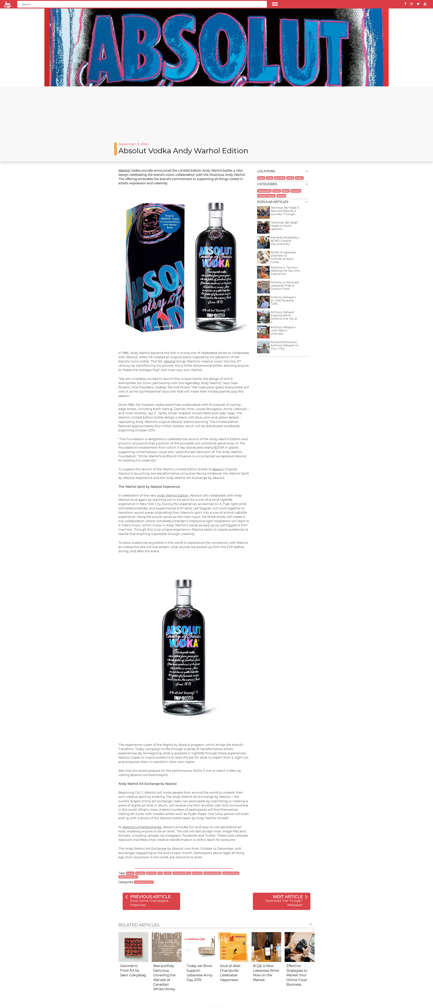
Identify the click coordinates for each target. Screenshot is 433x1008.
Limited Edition (182, 873)
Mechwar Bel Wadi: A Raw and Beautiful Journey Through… (285, 211)
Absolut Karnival (128, 877)
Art (160, 873)
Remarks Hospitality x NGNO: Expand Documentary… (285, 241)
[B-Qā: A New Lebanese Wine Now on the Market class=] (266, 946)
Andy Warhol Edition (173, 495)
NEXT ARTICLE (288, 896)
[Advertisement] (216, 111)
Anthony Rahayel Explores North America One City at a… (284, 317)
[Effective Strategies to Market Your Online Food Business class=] (300, 946)
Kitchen (281, 195)
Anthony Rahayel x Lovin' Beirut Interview (283, 330)
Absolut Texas (230, 873)
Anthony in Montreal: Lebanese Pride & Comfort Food (285, 285)
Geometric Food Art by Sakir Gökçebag (133, 970)
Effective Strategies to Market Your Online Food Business (296, 975)
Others (299, 178)
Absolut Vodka (212, 873)
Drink (168, 873)
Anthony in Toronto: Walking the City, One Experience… (285, 271)
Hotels (277, 190)
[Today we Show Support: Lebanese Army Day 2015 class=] (200, 946)
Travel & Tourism (266, 195)
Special (197, 873)
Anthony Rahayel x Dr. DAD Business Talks (283, 300)
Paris (269, 178)
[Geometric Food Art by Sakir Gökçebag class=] (133, 946)
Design (140, 873)
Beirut (261, 178)
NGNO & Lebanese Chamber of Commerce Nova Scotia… (283, 257)
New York (279, 178)
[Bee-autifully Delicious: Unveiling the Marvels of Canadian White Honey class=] (167, 946)
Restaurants (264, 190)
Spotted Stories (144, 882)
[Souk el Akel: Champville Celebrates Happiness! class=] (233, 946)
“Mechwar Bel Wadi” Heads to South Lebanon (284, 226)
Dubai (290, 178)
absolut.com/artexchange (142, 827)
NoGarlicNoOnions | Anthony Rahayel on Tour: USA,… (284, 345)
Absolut (124, 170)
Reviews (296, 190)
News (130, 873)
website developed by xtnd (216, 1006)
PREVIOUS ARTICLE (150, 896)
